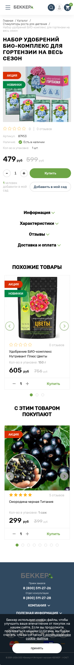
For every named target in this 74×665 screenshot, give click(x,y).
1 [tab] (31, 394)
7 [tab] (51, 545)
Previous (9, 326)
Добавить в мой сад (50, 187)
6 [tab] (45, 545)
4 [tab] (34, 545)
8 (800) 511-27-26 (37, 588)
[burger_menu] (8, 7)
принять (37, 648)
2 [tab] (37, 394)
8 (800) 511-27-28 (37, 598)
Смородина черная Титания (31, 502)
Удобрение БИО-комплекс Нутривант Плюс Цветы (30, 354)
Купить (50, 173)
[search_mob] (51, 7)
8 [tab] (57, 545)
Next (64, 326)
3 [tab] (42, 394)
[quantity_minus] (14, 383)
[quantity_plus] (27, 383)
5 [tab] (39, 545)
